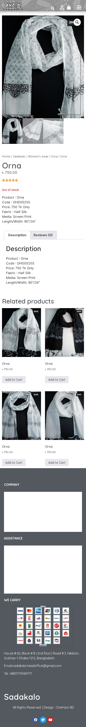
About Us (13, 495)
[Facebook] (35, 720)
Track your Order (19, 503)
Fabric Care (15, 573)
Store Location (17, 589)
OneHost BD (65, 707)
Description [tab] (17, 235)
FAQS (11, 565)
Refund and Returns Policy (25, 557)
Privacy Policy (16, 519)
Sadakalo (19, 156)
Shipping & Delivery (20, 549)
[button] (77, 22)
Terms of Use (16, 527)
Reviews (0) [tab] (43, 235)
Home (6, 156)
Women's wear (38, 156)
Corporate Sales (18, 511)
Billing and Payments (21, 581)
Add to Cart (13, 380)
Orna (54, 156)
